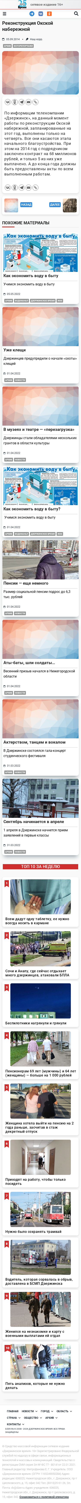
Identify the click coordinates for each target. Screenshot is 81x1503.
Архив (7, 46)
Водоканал (21, 300)
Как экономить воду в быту (30, 275)
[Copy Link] (35, 102)
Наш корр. (36, 39)
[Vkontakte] (8, 102)
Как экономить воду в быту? (31, 508)
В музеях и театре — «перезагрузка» (39, 429)
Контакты (14, 1424)
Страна (12, 1417)
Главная (12, 1411)
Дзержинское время (43, 300)
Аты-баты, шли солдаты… (29, 662)
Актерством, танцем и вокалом (34, 742)
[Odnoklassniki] (15, 102)
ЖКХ (59, 300)
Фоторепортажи (23, 46)
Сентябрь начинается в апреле (33, 821)
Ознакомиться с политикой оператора (44, 1496)
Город (45, 1411)
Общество (31, 1417)
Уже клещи (14, 349)
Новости (20, 380)
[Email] (28, 102)
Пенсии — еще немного (25, 583)
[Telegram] (22, 102)
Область (62, 1411)
